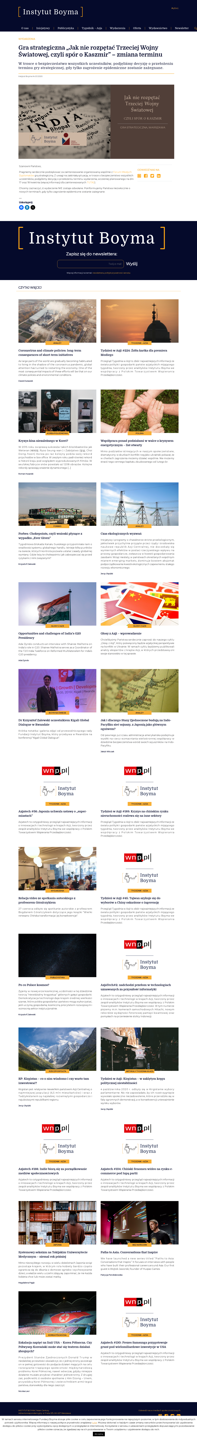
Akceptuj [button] (99, 1434)
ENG (177, 8)
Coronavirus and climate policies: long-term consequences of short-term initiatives (49, 353)
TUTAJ (90, 182)
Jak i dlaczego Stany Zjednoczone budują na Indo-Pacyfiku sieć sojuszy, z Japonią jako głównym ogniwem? (136, 725)
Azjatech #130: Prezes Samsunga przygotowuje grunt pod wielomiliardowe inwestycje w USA (134, 1345)
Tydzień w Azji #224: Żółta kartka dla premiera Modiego (134, 353)
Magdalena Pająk (26, 1283)
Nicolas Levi (23, 1391)
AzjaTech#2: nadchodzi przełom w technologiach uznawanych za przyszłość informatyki (136, 987)
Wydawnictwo (158, 28)
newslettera (98, 273)
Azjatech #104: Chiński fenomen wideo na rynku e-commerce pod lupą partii (137, 1171)
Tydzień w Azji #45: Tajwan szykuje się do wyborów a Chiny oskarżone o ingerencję (130, 900)
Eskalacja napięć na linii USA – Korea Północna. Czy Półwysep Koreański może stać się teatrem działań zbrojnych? (55, 1347)
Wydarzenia (117, 28)
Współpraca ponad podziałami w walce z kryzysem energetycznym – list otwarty (137, 443)
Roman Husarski (25, 474)
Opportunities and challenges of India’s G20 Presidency (49, 636)
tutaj (94, 1422)
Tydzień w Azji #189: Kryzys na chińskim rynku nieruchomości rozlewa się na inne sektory (134, 813)
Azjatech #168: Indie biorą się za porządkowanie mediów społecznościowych (52, 1171)
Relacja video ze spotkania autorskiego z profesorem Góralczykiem (46, 900)
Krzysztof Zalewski (26, 564)
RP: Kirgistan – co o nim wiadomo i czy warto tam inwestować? (53, 1081)
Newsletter (182, 28)
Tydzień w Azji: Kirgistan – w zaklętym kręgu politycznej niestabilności (133, 1081)
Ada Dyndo (23, 660)
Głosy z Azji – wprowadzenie (121, 633)
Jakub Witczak (107, 751)
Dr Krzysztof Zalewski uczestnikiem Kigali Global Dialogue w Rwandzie (53, 722)
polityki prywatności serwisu (117, 273)
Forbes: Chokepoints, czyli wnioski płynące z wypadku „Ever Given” (50, 536)
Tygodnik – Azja (92, 28)
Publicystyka (66, 28)
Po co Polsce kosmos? (33, 985)
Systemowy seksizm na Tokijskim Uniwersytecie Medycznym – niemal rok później (53, 1254)
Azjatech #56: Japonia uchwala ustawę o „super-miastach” (52, 813)
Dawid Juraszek (25, 381)
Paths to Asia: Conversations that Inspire (129, 1252)
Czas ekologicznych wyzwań (121, 533)
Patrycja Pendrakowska (111, 1275)
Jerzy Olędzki (107, 574)
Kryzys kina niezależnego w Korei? (43, 440)
